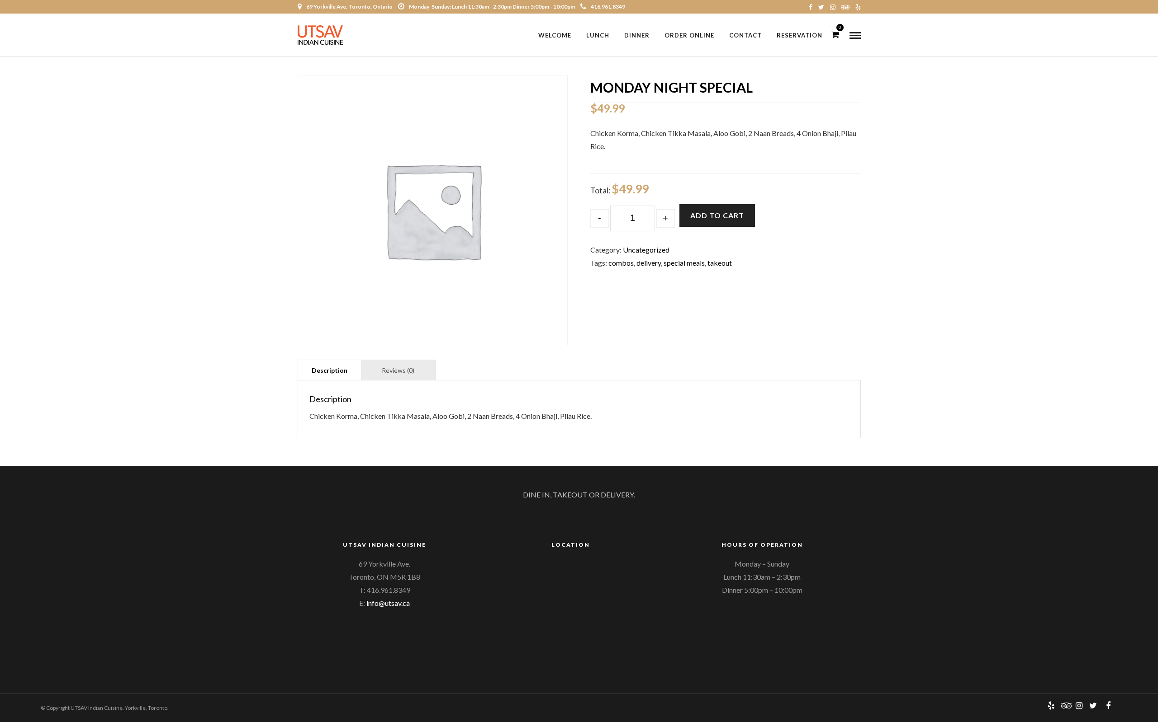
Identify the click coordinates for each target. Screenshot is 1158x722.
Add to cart (717, 215)
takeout (719, 262)
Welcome (554, 35)
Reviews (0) (398, 370)
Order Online (689, 35)
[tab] (329, 370)
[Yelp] (858, 7)
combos (621, 262)
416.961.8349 (608, 6)
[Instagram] (832, 7)
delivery (648, 262)
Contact (745, 35)
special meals (684, 262)
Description (329, 370)
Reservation (799, 35)
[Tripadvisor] (845, 7)
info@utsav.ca (388, 603)
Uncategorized (646, 249)
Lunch (597, 35)
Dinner (637, 35)
